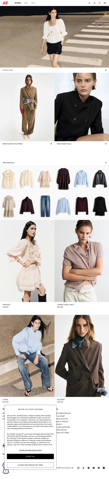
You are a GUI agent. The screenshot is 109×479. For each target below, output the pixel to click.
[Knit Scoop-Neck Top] (82, 206)
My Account (59, 416)
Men (26, 3)
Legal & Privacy (61, 421)
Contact (58, 424)
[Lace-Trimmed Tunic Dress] (63, 179)
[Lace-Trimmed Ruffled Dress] (45, 179)
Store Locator (61, 419)
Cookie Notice (60, 430)
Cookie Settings (61, 433)
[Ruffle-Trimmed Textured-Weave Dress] (9, 206)
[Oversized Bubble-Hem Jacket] (100, 179)
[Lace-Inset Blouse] (63, 206)
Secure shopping (62, 427)
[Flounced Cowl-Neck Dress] (100, 206)
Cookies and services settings (30, 465)
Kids (33, 3)
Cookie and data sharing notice (30, 450)
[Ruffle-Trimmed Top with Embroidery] (9, 179)
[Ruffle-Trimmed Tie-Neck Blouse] (27, 179)
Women (18, 3)
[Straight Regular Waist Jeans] (45, 206)
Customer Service (62, 413)
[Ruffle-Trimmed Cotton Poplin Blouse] (82, 179)
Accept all (30, 456)
